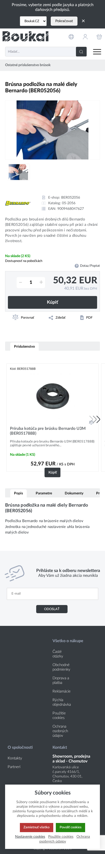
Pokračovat (64, 21)
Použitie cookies (59, 715)
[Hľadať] (81, 51)
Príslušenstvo (24, 346)
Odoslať (52, 609)
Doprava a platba (60, 680)
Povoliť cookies (71, 827)
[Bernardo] (18, 203)
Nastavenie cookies (30, 836)
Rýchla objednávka (61, 702)
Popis (18, 493)
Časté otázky (57, 654)
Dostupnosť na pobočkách (23, 261)
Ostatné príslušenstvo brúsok (27, 65)
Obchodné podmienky (61, 667)
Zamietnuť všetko (36, 827)
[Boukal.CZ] (33, 21)
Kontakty (15, 758)
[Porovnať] (91, 422)
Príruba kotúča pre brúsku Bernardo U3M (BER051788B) (48, 430)
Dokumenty (74, 493)
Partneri (14, 767)
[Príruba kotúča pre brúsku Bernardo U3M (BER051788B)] (52, 396)
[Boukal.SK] (25, 36)
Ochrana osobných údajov (60, 731)
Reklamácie (61, 691)
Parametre (44, 493)
